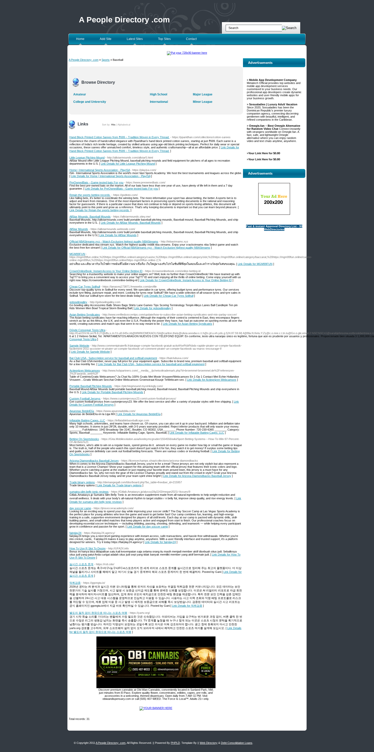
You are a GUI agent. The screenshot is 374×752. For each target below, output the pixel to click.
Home (80, 39)
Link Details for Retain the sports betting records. (99, 210)
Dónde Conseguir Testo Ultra (87, 330)
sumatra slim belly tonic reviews (89, 491)
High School (158, 94)
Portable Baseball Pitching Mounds (90, 386)
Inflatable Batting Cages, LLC (87, 420)
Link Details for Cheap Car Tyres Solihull (168, 295)
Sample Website (79, 345)
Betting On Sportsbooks (84, 439)
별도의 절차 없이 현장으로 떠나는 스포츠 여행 (98, 612)
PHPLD (175, 742)
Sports (106, 59)
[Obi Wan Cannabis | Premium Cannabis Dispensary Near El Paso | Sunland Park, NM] (155, 687)
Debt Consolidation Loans (236, 742)
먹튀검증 (75, 582)
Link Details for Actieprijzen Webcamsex (211, 379)
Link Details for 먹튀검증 (187, 605)
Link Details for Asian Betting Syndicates (187, 323)
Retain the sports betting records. (90, 194)
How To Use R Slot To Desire (87, 548)
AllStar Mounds (78, 229)
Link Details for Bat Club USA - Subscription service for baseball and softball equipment (151, 364)
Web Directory (209, 742)
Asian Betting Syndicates (84, 314)
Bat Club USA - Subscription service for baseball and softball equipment (113, 358)
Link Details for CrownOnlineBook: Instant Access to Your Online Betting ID (186, 280)
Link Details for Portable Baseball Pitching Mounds (112, 392)
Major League (202, 94)
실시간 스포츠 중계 (81, 564)
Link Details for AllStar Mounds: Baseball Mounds (131, 222)
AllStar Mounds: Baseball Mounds (90, 216)
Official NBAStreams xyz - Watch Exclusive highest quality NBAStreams (113, 241)
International (159, 102)
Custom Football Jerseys (84, 398)
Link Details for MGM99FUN (255, 263)
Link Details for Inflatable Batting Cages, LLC (196, 432)
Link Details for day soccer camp (147, 526)
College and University (89, 102)
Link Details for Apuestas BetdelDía (139, 414)
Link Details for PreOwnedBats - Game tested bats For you (121, 188)
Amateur (79, 94)
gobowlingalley (78, 302)
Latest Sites (135, 39)
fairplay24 (75, 532)
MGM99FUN (77, 254)
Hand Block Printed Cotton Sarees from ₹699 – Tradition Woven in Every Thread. (119, 137)
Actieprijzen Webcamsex (84, 370)
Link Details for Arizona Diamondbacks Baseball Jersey (197, 475)
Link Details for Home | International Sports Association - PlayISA (110, 176)
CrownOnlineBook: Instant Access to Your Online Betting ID (105, 271)
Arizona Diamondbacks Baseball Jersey (94, 460)
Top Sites (164, 39)
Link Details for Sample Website (90, 351)
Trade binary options (82, 482)
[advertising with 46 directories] (155, 708)
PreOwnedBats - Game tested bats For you (96, 182)
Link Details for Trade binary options (119, 485)
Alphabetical (124, 124)
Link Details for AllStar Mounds (118, 235)
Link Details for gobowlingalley (152, 308)
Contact (191, 39)
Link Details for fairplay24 (160, 542)
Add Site (105, 39)
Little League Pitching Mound (87, 157)
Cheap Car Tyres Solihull (84, 286)
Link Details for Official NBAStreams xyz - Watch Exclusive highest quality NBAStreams (156, 247)
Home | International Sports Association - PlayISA (99, 170)
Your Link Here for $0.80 (264, 153)
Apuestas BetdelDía (81, 411)
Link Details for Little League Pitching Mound (128, 163)
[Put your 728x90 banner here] (187, 52)
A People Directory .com (124, 19)
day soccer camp (80, 508)
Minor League (202, 102)
